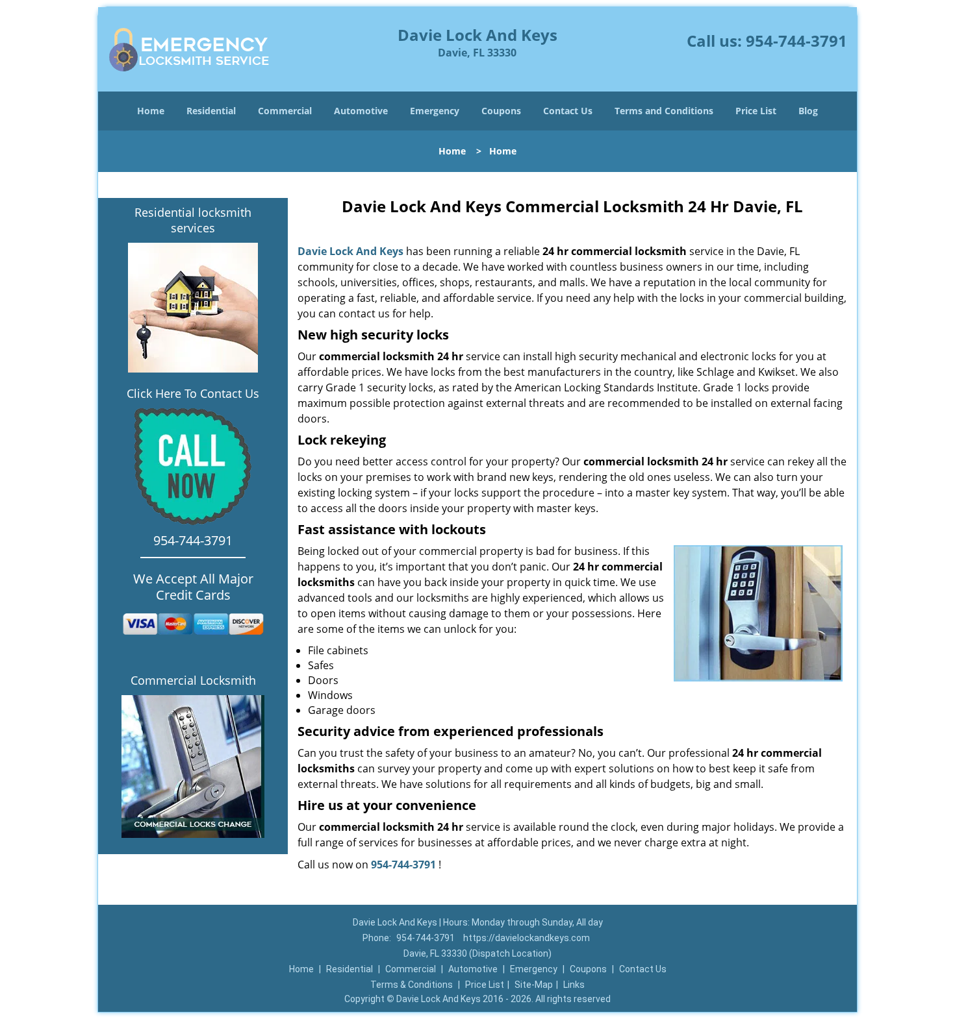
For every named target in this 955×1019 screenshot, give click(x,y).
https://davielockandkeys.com (526, 938)
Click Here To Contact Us (193, 393)
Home (150, 110)
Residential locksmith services (192, 220)
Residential (211, 110)
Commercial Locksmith (193, 680)
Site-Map (534, 984)
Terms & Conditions (411, 984)
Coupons (501, 110)
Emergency (434, 110)
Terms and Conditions (664, 110)
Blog (808, 110)
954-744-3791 (796, 40)
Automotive (361, 110)
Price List (755, 110)
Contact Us (567, 110)
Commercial (285, 110)
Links (574, 984)
